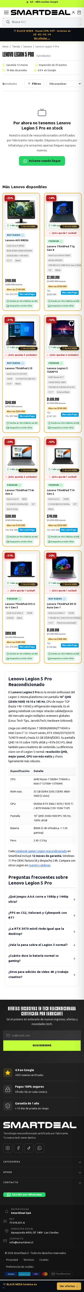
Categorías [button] (11, 1161)
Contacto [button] (10, 1182)
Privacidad (12, 1259)
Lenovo (27, 46)
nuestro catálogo (39, 865)
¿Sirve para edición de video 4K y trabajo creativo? (38, 974)
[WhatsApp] (39, 1147)
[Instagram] (7, 1147)
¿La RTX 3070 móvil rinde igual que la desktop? (36, 931)
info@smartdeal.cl (21, 1242)
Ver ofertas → (42, 38)
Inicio (5, 46)
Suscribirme (42, 1045)
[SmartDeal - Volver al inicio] (40, 12)
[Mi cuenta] (73, 12)
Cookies (43, 1259)
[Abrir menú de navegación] (6, 12)
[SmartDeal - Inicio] (42, 1125)
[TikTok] (28, 1147)
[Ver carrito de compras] (79, 12)
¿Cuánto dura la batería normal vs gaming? (33, 958)
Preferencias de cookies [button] (19, 1266)
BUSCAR (8, 22)
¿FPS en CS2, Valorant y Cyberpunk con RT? (37, 915)
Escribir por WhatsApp (27, 1194)
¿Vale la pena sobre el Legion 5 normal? (38, 944)
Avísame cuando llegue (45, 160)
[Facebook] (18, 1147)
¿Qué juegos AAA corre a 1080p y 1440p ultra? (38, 899)
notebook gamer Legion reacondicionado (41, 851)
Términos (28, 1259)
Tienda (16, 46)
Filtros (36, 83)
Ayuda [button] (7, 1172)
